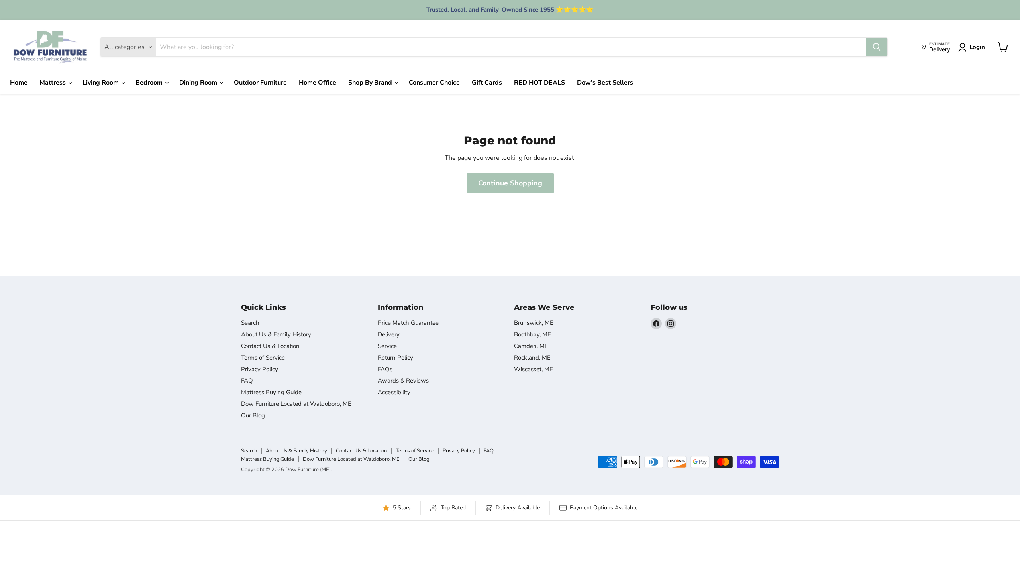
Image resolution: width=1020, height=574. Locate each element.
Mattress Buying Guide (271, 392)
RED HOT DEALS (539, 82)
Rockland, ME (532, 358)
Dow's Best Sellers (605, 82)
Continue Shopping (510, 183)
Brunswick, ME (533, 323)
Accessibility (394, 392)
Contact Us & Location (270, 346)
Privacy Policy (259, 369)
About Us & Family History (276, 334)
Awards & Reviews (403, 381)
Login (977, 47)
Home (18, 82)
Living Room (101, 82)
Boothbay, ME (532, 334)
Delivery (389, 334)
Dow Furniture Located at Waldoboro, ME (296, 404)
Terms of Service (263, 358)
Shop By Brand (371, 82)
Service (387, 346)
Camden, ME (531, 346)
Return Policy (395, 358)
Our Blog (253, 415)
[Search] (876, 47)
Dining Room (199, 82)
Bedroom (149, 82)
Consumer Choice (434, 82)
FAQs (385, 369)
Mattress (53, 82)
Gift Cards (487, 82)
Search (250, 323)
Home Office (317, 82)
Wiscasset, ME (533, 369)
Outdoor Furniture (260, 82)
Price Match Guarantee (408, 323)
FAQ (247, 381)
